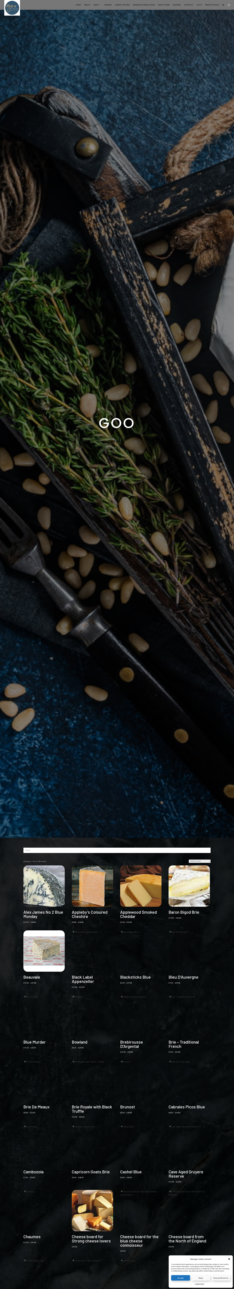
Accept (181, 1278)
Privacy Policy (212, 5)
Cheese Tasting (122, 5)
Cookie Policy (199, 1284)
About (87, 5)
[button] (229, 1259)
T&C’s (199, 5)
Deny (201, 1278)
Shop (95, 5)
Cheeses (108, 5)
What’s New (164, 5)
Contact (188, 5)
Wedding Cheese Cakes (144, 5)
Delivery (177, 5)
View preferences (221, 1278)
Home (78, 5)
